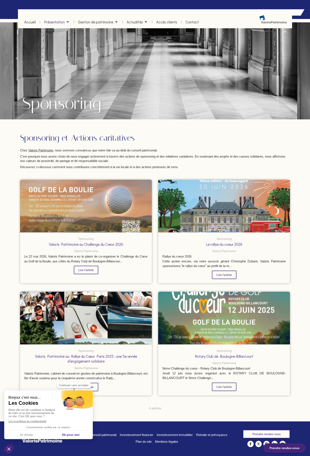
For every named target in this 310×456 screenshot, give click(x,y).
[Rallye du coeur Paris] (86, 318)
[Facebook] (250, 444)
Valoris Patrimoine (40, 150)
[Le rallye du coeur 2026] (224, 206)
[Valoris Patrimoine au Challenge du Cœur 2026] (86, 206)
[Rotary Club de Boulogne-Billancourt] (224, 318)
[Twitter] (258, 444)
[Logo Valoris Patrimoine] (273, 22)
